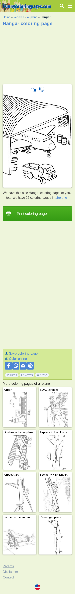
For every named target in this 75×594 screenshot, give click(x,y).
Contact (8, 577)
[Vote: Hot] (33, 90)
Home (6, 17)
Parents (8, 566)
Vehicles (19, 17)
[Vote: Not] (41, 90)
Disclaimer (10, 571)
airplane (32, 17)
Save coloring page (23, 353)
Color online (18, 359)
